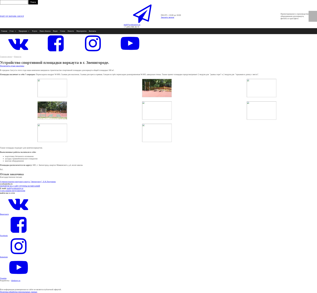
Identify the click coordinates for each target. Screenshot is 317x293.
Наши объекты (45, 31)
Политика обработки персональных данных (18, 292)
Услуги (34, 31)
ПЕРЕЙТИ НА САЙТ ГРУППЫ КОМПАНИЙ (20, 186)
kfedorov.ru (15, 281)
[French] (311, 15)
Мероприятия (81, 31)
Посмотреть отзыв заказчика (12, 66)
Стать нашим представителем (12, 191)
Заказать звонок (167, 17)
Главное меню (6, 57)
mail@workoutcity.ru (15, 188)
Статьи (62, 31)
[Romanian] (314, 15)
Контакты (92, 31)
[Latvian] (311, 20)
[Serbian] (314, 17)
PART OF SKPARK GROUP (12, 16)
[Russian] (311, 17)
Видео (55, 31)
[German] (314, 12)
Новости (71, 31)
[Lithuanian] (314, 20)
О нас (12, 31)
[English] (311, 12)
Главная (4, 31)
